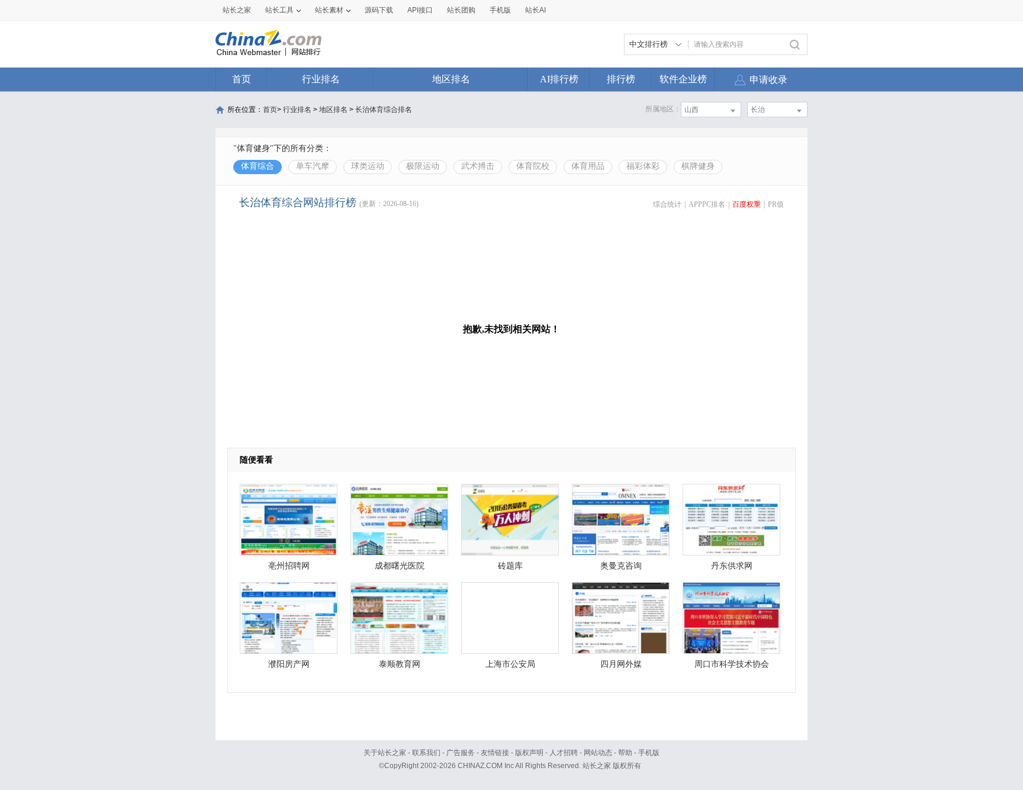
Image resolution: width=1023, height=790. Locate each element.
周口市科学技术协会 (731, 664)
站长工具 (279, 10)
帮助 (625, 753)
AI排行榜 (559, 79)
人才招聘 (563, 753)
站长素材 (329, 10)
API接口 (420, 10)
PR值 (776, 204)
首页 (241, 79)
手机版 (649, 753)
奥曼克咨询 (621, 565)
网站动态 (598, 753)
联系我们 (426, 753)
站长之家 (237, 10)
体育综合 (257, 166)
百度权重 (746, 204)
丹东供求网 (731, 565)
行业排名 (321, 79)
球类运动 (367, 166)
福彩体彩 (643, 166)
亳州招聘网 (289, 565)
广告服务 (460, 753)
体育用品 (587, 166)
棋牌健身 (698, 166)
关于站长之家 (384, 753)
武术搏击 (477, 166)
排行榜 (621, 79)
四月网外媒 (621, 664)
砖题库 (510, 565)
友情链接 (495, 753)
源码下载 (379, 10)
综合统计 (667, 204)
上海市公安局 (510, 664)
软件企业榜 (683, 79)
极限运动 (422, 166)
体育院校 (532, 166)
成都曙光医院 (399, 565)
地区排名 (451, 79)
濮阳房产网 (289, 664)
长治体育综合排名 (383, 109)
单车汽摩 (312, 166)
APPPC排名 (707, 204)
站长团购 (461, 10)
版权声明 (529, 753)
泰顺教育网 (399, 664)
